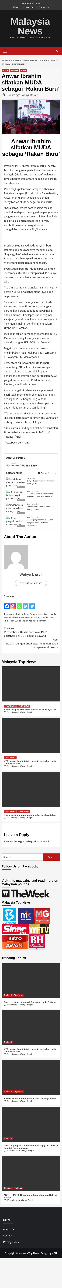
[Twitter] (25, 604)
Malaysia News (30, 26)
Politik (5, 70)
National (14, 70)
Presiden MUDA (32, 617)
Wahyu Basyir (30, 95)
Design (44, 1253)
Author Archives (48, 473)
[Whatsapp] (19, 604)
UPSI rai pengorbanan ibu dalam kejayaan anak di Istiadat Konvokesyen (40, 523)
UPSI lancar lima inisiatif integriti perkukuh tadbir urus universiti (40, 495)
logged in (22, 841)
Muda (53, 614)
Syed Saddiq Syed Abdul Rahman (30, 620)
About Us (17, 7)
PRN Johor (9, 620)
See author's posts (31, 583)
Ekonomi (8, 1188)
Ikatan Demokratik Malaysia (37, 614)
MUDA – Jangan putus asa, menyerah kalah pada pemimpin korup (32, 643)
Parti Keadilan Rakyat (14, 617)
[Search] (57, 51)
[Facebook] (7, 604)
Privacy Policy (30, 7)
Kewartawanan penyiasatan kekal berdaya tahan (41, 508)
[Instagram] (13, 604)
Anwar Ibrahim (16, 614)
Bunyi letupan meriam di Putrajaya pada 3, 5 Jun (41, 482)
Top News (24, 706)
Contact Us (44, 7)
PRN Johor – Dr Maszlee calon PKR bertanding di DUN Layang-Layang (25, 632)
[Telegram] (32, 604)
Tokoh (23, 70)
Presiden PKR (47, 617)
